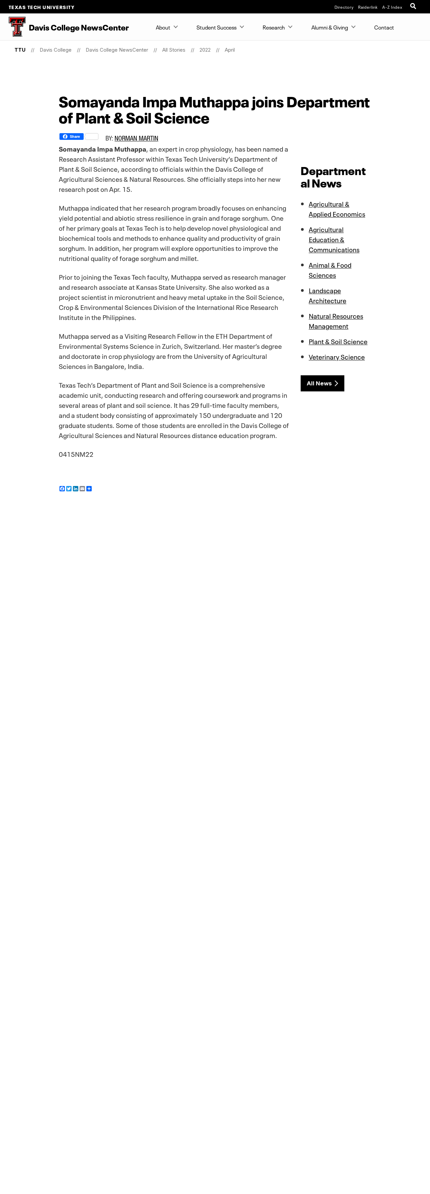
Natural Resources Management (336, 320)
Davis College (56, 50)
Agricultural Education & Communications (334, 239)
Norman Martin (136, 138)
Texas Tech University (42, 6)
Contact (384, 27)
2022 (205, 50)
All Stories (173, 50)
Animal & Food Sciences (330, 269)
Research (274, 27)
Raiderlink (368, 7)
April (230, 50)
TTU (20, 50)
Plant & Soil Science (338, 341)
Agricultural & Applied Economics (337, 208)
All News (319, 383)
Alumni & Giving (329, 27)
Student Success (216, 27)
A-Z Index (392, 7)
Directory (344, 7)
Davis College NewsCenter (117, 50)
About (163, 27)
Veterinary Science (337, 356)
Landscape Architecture (327, 295)
